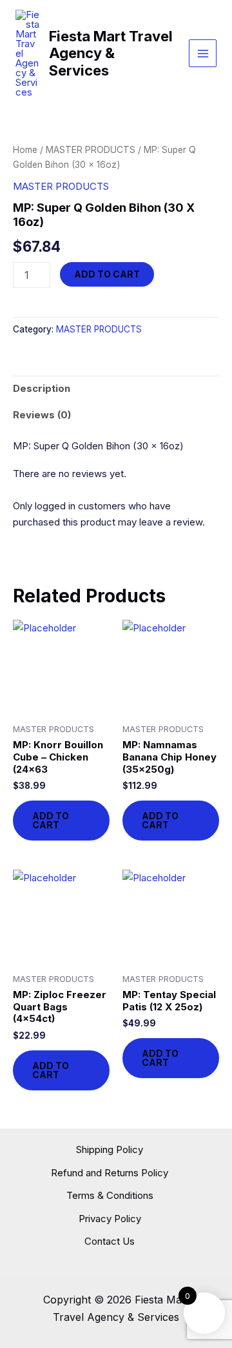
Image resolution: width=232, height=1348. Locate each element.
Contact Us (109, 1241)
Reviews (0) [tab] (42, 415)
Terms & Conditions (109, 1195)
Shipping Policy (109, 1149)
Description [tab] (41, 388)
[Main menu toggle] (203, 53)
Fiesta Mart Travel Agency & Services (111, 53)
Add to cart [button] (50, 820)
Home (25, 150)
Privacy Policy (110, 1218)
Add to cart (107, 274)
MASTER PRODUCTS (90, 150)
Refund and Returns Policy (109, 1173)
